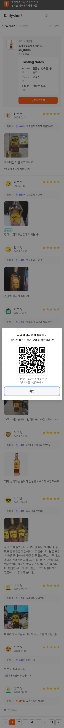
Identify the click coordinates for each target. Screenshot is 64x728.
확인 (32, 391)
